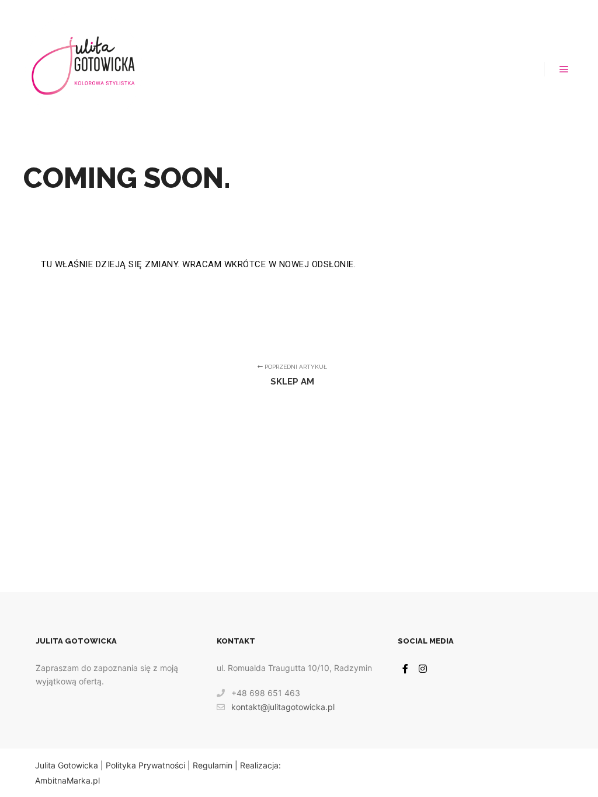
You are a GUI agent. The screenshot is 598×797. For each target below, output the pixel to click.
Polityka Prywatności (145, 765)
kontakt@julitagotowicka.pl (283, 707)
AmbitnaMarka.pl (67, 780)
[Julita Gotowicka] (83, 69)
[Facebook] (405, 668)
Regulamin (212, 765)
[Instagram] (422, 668)
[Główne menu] (564, 69)
